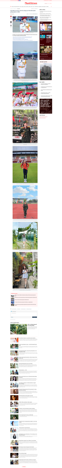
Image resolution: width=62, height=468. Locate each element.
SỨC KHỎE (25, 6)
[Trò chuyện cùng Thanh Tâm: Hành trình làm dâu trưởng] (46, 49)
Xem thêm (24, 466)
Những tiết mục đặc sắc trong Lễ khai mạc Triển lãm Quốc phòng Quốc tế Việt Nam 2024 (22, 37)
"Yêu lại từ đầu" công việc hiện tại (24, 427)
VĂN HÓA (29, 6)
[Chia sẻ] (11, 24)
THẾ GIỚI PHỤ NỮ (36, 6)
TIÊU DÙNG (27, 6)
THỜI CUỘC (13, 6)
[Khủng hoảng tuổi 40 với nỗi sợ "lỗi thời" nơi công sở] (14, 461)
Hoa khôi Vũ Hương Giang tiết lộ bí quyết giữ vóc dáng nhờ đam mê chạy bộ (27, 390)
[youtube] (18, 0)
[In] (11, 25)
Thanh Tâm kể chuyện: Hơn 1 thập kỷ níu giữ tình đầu (46, 58)
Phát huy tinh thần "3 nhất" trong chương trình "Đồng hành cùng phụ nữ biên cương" (48, 41)
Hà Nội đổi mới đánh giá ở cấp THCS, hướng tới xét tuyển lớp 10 (46, 84)
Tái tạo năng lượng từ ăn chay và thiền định (26, 414)
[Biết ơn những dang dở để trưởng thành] (18, 329)
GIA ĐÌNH (22, 6)
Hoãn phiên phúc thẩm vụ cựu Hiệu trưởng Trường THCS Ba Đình (45, 93)
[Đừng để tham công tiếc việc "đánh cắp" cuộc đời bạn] (14, 442)
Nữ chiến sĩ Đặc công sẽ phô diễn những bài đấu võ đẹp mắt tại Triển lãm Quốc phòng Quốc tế (23, 40)
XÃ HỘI (20, 6)
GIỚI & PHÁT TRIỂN (16, 6)
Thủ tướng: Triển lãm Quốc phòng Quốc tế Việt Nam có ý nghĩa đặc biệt (20, 39)
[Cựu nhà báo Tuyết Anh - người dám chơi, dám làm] (14, 340)
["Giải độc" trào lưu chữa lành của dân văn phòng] (14, 410)
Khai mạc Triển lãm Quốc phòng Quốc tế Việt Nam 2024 (19, 38)
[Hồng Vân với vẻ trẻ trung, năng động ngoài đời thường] (25, 236)
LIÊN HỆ (51, 0)
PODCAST (42, 44)
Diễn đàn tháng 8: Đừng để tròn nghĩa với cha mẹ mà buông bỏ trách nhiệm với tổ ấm (45, 15)
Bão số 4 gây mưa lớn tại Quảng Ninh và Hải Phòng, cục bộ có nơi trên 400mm (45, 17)
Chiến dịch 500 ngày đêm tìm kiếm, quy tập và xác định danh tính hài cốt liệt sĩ (45, 103)
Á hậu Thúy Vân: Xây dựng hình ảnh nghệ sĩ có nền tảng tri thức (28, 422)
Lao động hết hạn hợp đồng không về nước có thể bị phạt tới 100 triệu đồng (45, 20)
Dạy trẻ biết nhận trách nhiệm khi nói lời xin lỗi (46, 90)
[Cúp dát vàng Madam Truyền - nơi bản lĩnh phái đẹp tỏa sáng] (14, 346)
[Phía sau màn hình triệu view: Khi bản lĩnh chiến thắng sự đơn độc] (14, 378)
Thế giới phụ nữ (15, 8)
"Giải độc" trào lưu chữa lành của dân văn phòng (27, 408)
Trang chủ (11, 8)
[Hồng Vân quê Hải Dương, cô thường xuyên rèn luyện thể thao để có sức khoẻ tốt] (25, 164)
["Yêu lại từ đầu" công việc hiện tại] (14, 429)
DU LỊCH (33, 6)
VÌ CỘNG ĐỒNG (39, 6)
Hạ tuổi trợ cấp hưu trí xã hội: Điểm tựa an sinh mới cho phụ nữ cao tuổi (46, 77)
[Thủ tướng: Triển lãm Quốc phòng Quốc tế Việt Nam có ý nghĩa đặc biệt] (12, 303)
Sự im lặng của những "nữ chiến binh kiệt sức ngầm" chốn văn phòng (27, 383)
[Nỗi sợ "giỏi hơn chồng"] (14, 455)
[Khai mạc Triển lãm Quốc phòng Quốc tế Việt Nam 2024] (12, 300)
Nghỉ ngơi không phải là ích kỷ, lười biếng (25, 363)
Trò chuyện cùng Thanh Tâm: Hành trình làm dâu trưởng (45, 11)
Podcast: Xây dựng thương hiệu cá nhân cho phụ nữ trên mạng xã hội (28, 358)
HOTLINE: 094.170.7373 (46, 0)
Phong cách (18, 8)
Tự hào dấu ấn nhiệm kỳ (42, 39)
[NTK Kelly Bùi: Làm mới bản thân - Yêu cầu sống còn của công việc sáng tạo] (14, 436)
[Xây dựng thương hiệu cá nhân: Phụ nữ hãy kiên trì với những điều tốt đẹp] (14, 352)
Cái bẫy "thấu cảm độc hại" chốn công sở (25, 402)
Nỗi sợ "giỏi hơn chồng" (23, 453)
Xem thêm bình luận (12, 319)
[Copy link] (11, 27)
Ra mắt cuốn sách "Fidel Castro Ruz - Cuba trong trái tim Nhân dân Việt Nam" (46, 96)
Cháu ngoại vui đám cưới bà (44, 56)
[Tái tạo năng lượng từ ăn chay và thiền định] (14, 417)
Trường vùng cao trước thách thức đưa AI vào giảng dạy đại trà (46, 87)
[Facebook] (19, 0)
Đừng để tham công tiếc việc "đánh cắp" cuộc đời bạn (27, 440)
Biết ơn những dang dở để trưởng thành (32, 325)
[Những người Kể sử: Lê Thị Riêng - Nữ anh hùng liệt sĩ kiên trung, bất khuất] (46, 27)
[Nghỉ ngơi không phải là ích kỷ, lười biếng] (14, 365)
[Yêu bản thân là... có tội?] (14, 372)
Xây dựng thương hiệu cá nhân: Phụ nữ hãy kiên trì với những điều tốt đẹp (28, 351)
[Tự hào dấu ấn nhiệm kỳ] (42, 36)
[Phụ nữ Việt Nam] (31, 3)
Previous (40, 71)
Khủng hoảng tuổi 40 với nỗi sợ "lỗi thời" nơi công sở (27, 459)
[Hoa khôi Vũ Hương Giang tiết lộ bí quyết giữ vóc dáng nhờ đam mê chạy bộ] (14, 391)
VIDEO (41, 22)
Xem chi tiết (42, 112)
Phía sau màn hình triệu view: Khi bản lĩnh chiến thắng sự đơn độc (28, 377)
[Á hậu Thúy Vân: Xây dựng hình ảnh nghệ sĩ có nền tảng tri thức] (14, 423)
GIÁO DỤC (32, 6)
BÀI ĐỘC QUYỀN (43, 61)
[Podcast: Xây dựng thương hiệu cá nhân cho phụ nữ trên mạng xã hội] (14, 359)
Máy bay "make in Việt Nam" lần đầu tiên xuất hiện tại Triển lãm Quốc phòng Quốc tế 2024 (25, 295)
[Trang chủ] (10, 6)
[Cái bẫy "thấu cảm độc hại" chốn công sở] (14, 404)
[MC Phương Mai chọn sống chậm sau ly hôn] (14, 397)
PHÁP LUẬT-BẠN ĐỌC (44, 6)
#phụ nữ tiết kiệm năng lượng (43, 116)
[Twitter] (11, 22)
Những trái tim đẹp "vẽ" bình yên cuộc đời (45, 13)
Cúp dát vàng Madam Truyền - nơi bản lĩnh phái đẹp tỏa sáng (28, 345)
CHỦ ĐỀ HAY (42, 115)
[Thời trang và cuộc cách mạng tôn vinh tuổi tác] (14, 449)
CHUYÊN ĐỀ (47, 6)
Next (51, 71)
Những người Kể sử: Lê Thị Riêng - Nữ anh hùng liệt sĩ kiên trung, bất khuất (46, 32)
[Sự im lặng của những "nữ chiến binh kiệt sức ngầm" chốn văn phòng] (14, 384)
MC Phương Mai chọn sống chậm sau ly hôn (26, 395)
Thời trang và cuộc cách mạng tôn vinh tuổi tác (26, 446)
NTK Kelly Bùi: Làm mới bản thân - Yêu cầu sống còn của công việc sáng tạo (28, 434)
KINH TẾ (19, 6)
